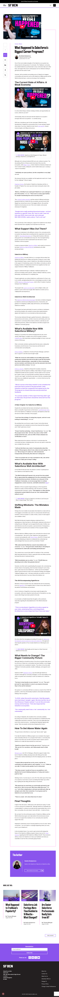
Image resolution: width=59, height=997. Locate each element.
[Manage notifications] (3, 994)
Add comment (50, 935)
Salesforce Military (33, 245)
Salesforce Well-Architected (27, 247)
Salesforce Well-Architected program (26, 300)
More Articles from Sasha (32, 870)
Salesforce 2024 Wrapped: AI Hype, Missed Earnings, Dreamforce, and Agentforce (31, 155)
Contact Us (44, 973)
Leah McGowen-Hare (43, 410)
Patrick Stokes (34, 537)
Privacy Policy (45, 984)
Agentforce (22, 585)
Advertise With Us (46, 978)
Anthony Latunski (19, 369)
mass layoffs (41, 126)
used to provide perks (29, 288)
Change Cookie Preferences (49, 986)
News (20, 44)
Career (16, 44)
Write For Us (45, 976)
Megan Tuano (26, 165)
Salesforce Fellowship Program (26, 282)
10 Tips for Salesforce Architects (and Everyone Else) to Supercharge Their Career (32, 499)
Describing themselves (25, 236)
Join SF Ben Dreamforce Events (29, 1)
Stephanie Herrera (19, 184)
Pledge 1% (44, 981)
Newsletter (54, 5)
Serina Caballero (19, 351)
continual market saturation (23, 199)
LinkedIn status (18, 338)
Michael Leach (18, 753)
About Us (44, 971)
